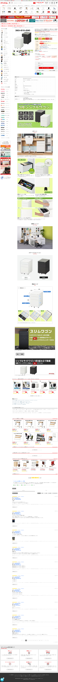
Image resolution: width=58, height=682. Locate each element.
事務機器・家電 (49, 9)
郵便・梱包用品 (5, 73)
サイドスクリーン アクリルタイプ (47, 412)
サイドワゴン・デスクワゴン (26, 403)
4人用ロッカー (32, 5)
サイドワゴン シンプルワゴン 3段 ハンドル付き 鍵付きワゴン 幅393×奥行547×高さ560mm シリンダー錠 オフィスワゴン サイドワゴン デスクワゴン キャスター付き (35, 541)
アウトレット (5, 83)
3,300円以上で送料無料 (25, 0)
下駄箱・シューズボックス (6, 41)
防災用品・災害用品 (6, 79)
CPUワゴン (45, 409)
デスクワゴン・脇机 (19, 403)
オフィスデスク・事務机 (19, 401)
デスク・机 (3, 9)
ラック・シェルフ (32, 9)
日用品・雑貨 (5, 77)
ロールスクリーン (14, 5)
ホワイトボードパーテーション (44, 5)
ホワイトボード (32, 13)
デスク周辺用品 (15, 9)
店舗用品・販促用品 (6, 75)
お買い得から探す (49, 13)
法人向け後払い (43, 0)
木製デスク (24, 402)
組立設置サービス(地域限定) (37, 0)
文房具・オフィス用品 (6, 71)
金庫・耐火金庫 (26, 13)
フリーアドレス (9, 9)
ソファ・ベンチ (9, 13)
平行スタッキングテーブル (53, 5)
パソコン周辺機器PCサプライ (6, 81)
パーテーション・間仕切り (6, 49)
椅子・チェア (3, 13)
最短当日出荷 (31, 0)
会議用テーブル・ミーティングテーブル (6, 43)
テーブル (20, 9)
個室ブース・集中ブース (5, 47)
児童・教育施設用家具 (6, 69)
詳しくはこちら (10, 658)
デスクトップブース (34, 412)
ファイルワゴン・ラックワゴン (50, 409)
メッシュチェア (9, 5)
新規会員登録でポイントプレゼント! (46, 3)
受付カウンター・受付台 (6, 55)
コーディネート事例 (54, 13)
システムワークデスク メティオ (26, 401)
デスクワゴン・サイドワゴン (33, 400)
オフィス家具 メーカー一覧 (16, 404)
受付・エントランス (15, 13)
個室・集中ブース (43, 13)
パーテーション (43, 9)
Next (56, 386)
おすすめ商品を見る (34, 455)
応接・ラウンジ (20, 13)
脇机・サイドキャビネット (29, 409)
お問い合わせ (56, 0)
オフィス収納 (26, 9)
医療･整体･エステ (6, 65)
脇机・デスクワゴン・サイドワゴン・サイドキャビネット (23, 400)
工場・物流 (54, 9)
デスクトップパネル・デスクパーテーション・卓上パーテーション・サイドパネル (22, 412)
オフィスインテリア (37, 13)
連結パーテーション (20, 5)
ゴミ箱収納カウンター (26, 5)
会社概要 (53, 0)
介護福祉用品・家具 (6, 67)
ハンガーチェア (38, 5)
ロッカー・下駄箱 (37, 9)
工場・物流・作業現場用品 (5, 63)
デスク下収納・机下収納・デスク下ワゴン (37, 409)
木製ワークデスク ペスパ (29, 402)
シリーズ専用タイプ (40, 412)
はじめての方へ (49, 0)
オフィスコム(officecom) (23, 404)
